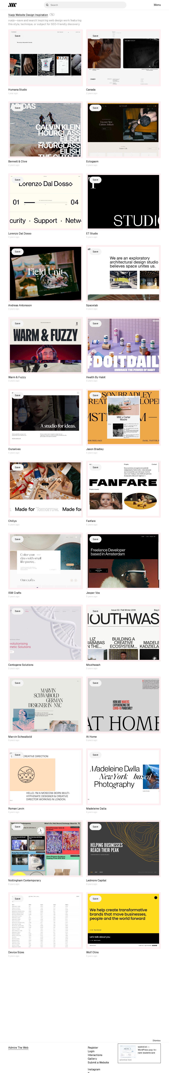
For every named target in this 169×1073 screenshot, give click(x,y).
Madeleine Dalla (96, 808)
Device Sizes (16, 952)
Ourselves (14, 449)
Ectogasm (92, 161)
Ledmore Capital (96, 880)
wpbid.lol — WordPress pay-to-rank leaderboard (147, 1049)
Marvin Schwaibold (20, 736)
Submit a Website (98, 1062)
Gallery (92, 1058)
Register (93, 1047)
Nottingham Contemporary (24, 880)
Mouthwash (93, 665)
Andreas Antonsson (20, 305)
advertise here (126, 1060)
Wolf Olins (92, 952)
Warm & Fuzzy (17, 377)
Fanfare (91, 521)
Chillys (12, 521)
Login (91, 1051)
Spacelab (92, 305)
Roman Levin (16, 808)
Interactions (95, 1055)
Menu (157, 5)
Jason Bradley (95, 449)
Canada (90, 89)
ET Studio (92, 233)
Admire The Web (18, 1047)
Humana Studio (17, 89)
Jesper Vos (93, 593)
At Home (91, 736)
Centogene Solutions (20, 665)
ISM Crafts (14, 593)
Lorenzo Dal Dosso (19, 233)
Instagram (94, 1069)
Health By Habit (95, 377)
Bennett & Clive (17, 161)
